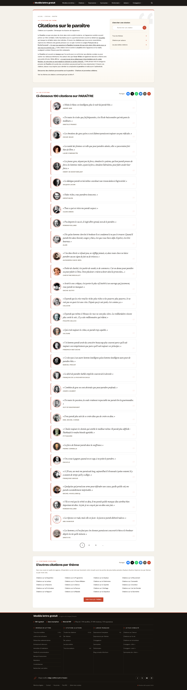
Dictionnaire (116, 3)
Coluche (66, 306)
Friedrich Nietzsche (71, 350)
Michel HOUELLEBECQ (71, 493)
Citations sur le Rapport (44, 592)
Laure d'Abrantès (70, 153)
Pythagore (67, 436)
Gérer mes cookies (75, 685)
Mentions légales (38, 685)
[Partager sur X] (132, 94)
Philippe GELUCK (69, 321)
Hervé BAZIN (68, 198)
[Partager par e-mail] (145, 94)
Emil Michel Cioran (71, 420)
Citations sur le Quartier (101, 585)
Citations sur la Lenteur (43, 581)
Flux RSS (64, 685)
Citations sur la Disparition (44, 578)
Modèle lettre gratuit (45, 3)
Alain (65, 245)
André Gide (67, 108)
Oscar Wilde (68, 137)
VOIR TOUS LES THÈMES (93, 600)
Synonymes (104, 3)
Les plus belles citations (129, 45)
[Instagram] (151, 678)
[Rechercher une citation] (144, 28)
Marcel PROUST (69, 365)
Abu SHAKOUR (68, 521)
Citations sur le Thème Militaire (75, 581)
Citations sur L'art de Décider (131, 588)
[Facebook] (137, 678)
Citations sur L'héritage (101, 588)
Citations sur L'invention (130, 585)
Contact (48, 685)
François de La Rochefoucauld (76, 377)
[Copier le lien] (149, 94)
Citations (81, 3)
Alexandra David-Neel (72, 260)
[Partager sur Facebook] (128, 94)
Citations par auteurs (129, 40)
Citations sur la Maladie (72, 592)
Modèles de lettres (68, 3)
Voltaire (66, 333)
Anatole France (70, 124)
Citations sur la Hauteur (101, 578)
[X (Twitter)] (142, 678)
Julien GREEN (68, 212)
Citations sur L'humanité (130, 581)
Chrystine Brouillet (72, 275)
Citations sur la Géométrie (130, 592)
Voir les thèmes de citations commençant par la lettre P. (56, 75)
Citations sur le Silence (72, 585)
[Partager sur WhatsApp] (136, 94)
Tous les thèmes (129, 36)
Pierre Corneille (70, 449)
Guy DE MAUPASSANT (71, 407)
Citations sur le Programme (74, 578)
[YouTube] (147, 678)
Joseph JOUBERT (69, 391)
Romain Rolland (70, 225)
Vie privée (56, 685)
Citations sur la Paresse (72, 588)
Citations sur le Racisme (44, 585)
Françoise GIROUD (70, 478)
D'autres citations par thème (57, 565)
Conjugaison (137, 3)
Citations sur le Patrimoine (102, 581)
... (102, 545)
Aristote (67, 537)
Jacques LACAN (69, 184)
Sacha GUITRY (68, 290)
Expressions (92, 3)
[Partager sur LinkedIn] (140, 94)
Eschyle (66, 462)
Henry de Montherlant (73, 172)
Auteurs (126, 3)
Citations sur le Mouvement (131, 578)
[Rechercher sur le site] (152, 3)
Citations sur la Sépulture (102, 592)
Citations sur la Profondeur (45, 588)
